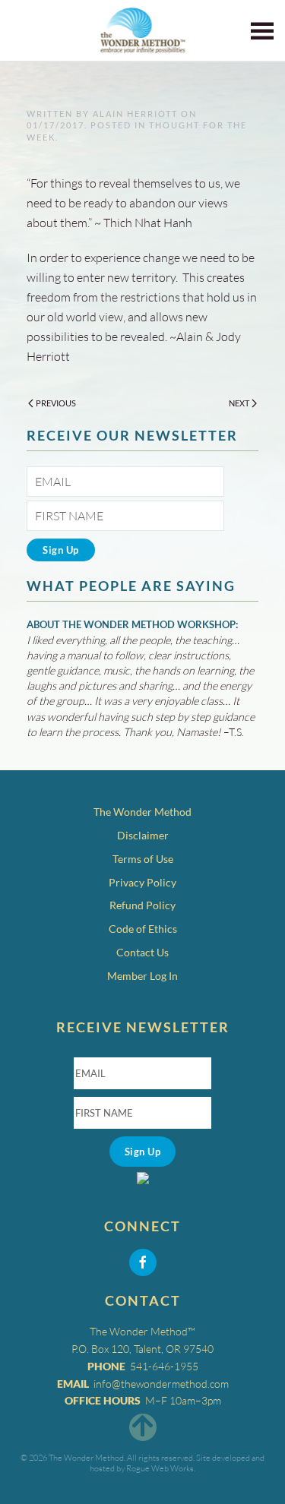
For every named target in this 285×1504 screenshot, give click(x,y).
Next (239, 403)
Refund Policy (142, 905)
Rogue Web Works (160, 1468)
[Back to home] (142, 30)
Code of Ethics (143, 928)
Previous (56, 403)
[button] (262, 30)
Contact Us (142, 952)
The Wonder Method (142, 811)
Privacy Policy (142, 882)
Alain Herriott (135, 113)
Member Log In (142, 975)
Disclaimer (143, 835)
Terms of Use (142, 858)
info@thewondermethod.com (161, 1383)
